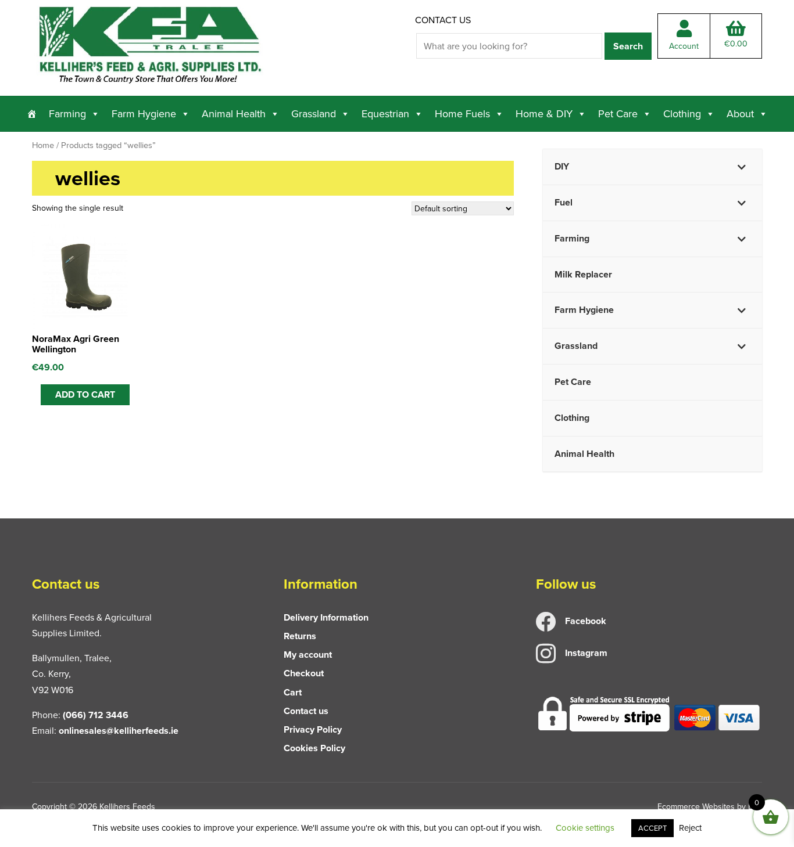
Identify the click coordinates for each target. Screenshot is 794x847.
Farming (67, 113)
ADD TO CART (85, 394)
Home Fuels (462, 113)
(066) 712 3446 (95, 715)
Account (684, 46)
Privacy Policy (313, 729)
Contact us (443, 19)
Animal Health (234, 113)
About (740, 113)
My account (308, 654)
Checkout (304, 673)
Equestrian (385, 113)
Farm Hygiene (144, 113)
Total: (735, 43)
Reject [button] (690, 827)
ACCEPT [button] (652, 828)
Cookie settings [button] (585, 827)
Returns (300, 636)
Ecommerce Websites (696, 806)
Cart (293, 692)
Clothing (682, 113)
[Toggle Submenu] (741, 167)
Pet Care (618, 113)
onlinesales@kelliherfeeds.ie (118, 730)
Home (43, 145)
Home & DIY (544, 113)
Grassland (313, 113)
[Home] (32, 113)
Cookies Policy (314, 748)
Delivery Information (326, 617)
